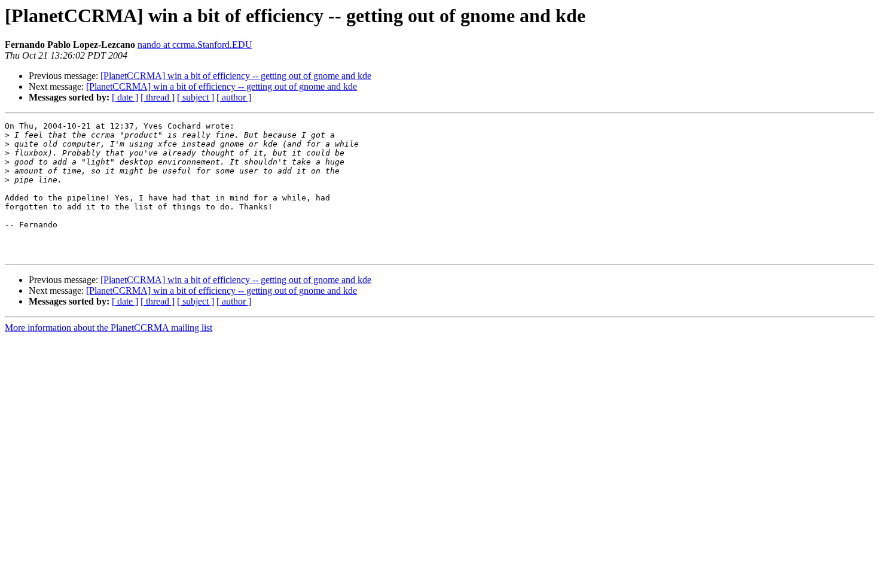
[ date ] (125, 97)
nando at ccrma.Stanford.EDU (195, 44)
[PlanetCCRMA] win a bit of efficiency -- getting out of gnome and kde (235, 76)
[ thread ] (158, 97)
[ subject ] (195, 97)
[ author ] (233, 97)
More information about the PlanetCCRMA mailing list (108, 327)
